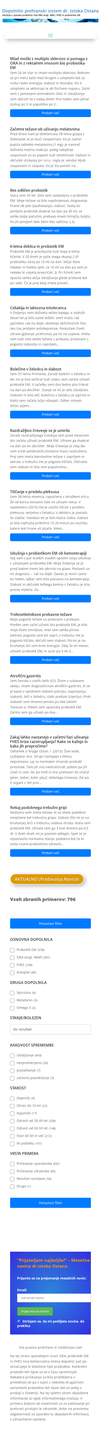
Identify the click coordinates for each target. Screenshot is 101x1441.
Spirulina (26, 992)
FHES (24, 965)
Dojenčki (26, 1098)
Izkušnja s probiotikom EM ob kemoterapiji (48, 553)
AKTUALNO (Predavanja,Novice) (47, 879)
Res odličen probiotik (29, 190)
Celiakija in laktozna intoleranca (38, 307)
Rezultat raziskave (34, 1179)
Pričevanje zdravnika (36, 1171)
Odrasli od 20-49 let (36, 1121)
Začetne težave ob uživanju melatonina (45, 129)
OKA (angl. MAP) (33, 957)
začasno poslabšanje (35, 1078)
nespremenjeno (32, 1063)
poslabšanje (28, 1070)
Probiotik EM (30, 950)
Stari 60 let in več (34, 1136)
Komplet (26, 972)
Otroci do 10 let (32, 1106)
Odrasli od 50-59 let (36, 1128)
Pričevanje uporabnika (38, 1163)
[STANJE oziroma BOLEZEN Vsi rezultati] (50, 1029)
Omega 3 (26, 1008)
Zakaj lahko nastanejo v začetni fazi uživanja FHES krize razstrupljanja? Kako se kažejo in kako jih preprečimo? (49, 742)
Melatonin (27, 1000)
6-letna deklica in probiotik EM (37, 246)
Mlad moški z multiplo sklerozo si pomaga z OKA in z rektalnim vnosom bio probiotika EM (49, 63)
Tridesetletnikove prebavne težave (41, 614)
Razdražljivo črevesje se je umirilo (40, 430)
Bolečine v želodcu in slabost (35, 369)
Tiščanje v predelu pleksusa (34, 491)
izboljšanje (29, 1055)
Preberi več (50, 113)
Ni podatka (29, 1143)
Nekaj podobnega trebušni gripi (38, 807)
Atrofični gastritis (25, 675)
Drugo (24, 1186)
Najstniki (27, 1113)
